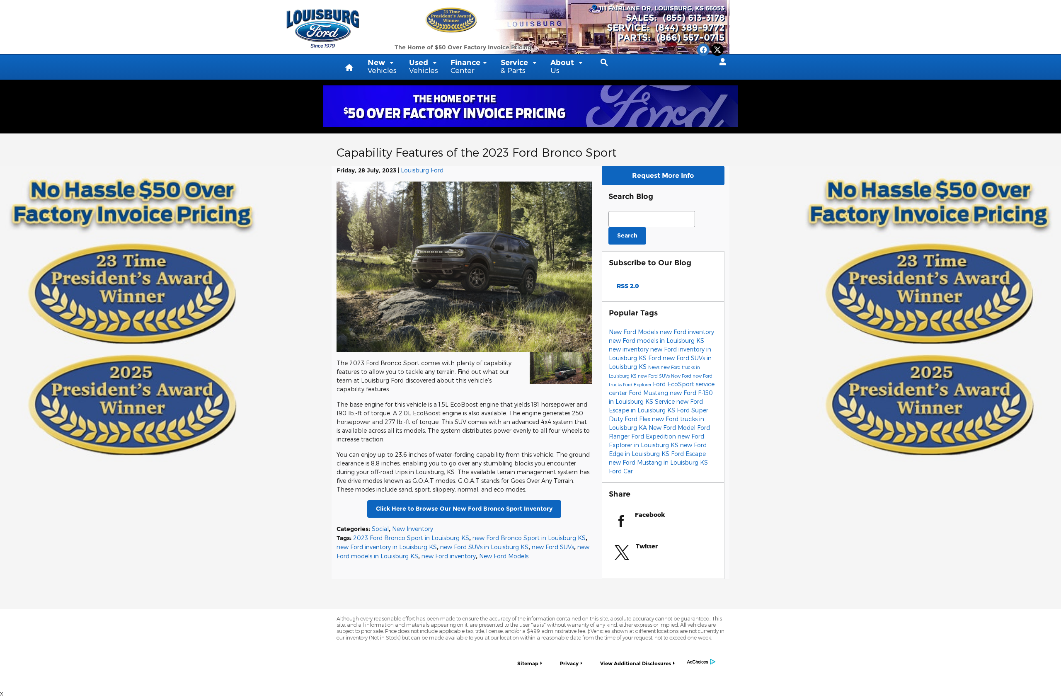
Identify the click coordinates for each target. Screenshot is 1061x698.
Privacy (569, 663)
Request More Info (663, 175)
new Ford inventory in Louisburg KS (387, 546)
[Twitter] (717, 50)
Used (423, 66)
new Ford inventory (448, 556)
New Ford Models (503, 556)
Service (515, 66)
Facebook (650, 514)
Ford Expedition (654, 436)
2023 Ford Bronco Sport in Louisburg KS (411, 537)
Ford (655, 357)
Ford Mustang (649, 392)
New (382, 66)
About (563, 66)
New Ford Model (673, 427)
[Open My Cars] (720, 62)
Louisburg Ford (422, 170)
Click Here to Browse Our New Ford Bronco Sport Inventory (464, 508)
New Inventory (412, 528)
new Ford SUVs (553, 546)
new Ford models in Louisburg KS (656, 340)
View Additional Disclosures (635, 663)
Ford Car (621, 471)
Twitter (647, 546)
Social (380, 528)
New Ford (682, 375)
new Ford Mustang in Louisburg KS (658, 462)
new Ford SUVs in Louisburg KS (484, 546)
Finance (465, 66)
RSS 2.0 (627, 285)
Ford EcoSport (674, 384)
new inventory (629, 349)
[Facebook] (703, 50)
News (654, 367)
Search (627, 235)
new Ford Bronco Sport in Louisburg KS (529, 537)
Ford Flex (638, 418)
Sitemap (527, 663)
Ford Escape (688, 453)
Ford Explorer (638, 384)
